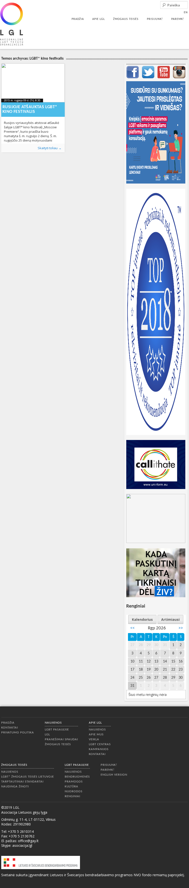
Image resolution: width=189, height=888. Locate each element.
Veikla (94, 739)
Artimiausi (170, 619)
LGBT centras (100, 744)
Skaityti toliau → (50, 148)
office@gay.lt (28, 840)
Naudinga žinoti (15, 786)
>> (180, 628)
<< (132, 628)
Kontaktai (9, 727)
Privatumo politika (17, 732)
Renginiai (72, 796)
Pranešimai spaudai (61, 739)
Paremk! (177, 19)
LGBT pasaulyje (57, 729)
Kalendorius (142, 619)
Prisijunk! (155, 19)
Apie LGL (98, 19)
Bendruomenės (77, 776)
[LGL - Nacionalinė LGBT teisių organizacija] (11, 23)
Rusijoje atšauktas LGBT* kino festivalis (29, 109)
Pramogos (74, 781)
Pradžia (78, 19)
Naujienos (53, 722)
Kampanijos (99, 749)
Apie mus (96, 734)
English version (114, 774)
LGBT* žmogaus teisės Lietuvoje (27, 776)
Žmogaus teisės (126, 19)
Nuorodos (73, 791)
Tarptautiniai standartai (22, 781)
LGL (47, 734)
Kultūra (71, 786)
